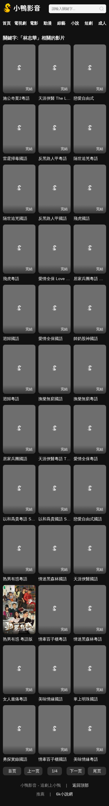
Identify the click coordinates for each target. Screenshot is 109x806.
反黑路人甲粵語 (52, 158)
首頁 (7, 23)
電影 (34, 23)
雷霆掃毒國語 (15, 158)
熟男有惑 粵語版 (18, 639)
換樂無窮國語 (50, 398)
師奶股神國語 (86, 338)
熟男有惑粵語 (15, 579)
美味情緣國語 (50, 699)
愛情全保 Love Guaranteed (63, 278)
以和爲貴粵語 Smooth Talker (29, 519)
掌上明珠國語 (86, 699)
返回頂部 (80, 785)
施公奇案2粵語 (16, 98)
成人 (102, 23)
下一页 (76, 771)
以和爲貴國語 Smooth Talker (64, 519)
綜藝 (61, 23)
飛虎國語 (82, 218)
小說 (75, 23)
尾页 (97, 771)
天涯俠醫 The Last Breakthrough (68, 98)
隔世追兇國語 (15, 218)
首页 (12, 771)
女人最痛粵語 (15, 699)
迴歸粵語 (11, 398)
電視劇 (20, 23)
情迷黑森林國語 (52, 579)
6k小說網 (64, 794)
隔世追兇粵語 (86, 158)
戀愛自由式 (84, 98)
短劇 (89, 23)
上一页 (33, 771)
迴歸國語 (11, 338)
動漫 (48, 23)
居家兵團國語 (15, 458)
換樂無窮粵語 (86, 398)
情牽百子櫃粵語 (52, 639)
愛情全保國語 (50, 338)
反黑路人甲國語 (52, 218)
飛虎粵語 (11, 278)
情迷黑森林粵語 (88, 639)
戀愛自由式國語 (88, 519)
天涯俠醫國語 (86, 579)
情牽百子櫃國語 (52, 759)
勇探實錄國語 (15, 759)
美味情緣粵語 (86, 759)
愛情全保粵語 (86, 458)
